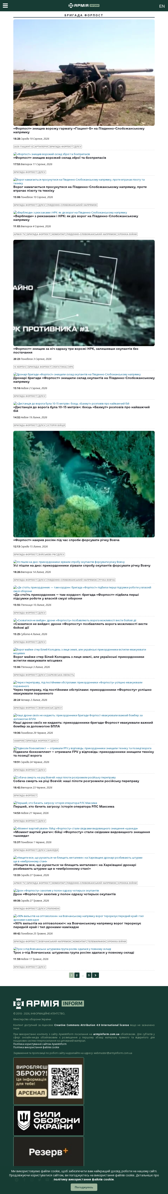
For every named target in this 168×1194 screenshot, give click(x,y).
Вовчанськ (46, 708)
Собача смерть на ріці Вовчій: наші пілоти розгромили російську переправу (76, 781)
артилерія (41, 146)
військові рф (47, 554)
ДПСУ (78, 146)
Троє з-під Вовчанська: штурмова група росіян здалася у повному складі (73, 952)
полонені (53, 908)
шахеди (52, 850)
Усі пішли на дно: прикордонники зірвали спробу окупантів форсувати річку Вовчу (81, 565)
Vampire (19, 741)
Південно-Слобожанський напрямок (72, 205)
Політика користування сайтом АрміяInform (40, 1044)
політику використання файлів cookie (84, 1179)
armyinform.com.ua (106, 1034)
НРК (70, 367)
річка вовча (107, 580)
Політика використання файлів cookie (36, 1047)
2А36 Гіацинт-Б (23, 146)
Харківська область (60, 675)
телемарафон (96, 941)
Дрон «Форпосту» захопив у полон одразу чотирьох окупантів (64, 894)
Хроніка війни (127, 234)
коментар (58, 234)
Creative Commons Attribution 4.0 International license (91, 1025)
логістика (60, 367)
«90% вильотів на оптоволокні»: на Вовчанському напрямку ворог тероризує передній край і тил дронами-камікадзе (77, 925)
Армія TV (19, 234)
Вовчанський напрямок (55, 941)
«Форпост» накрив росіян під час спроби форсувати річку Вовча (66, 540)
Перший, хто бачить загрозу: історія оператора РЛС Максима (63, 806)
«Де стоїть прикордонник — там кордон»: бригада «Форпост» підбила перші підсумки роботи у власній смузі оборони (76, 596)
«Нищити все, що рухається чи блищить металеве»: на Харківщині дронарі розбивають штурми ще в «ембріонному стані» (74, 866)
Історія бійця (56, 425)
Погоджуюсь (84, 1187)
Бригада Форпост (61, 146)
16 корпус (20, 367)
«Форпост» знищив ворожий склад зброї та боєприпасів (59, 157)
